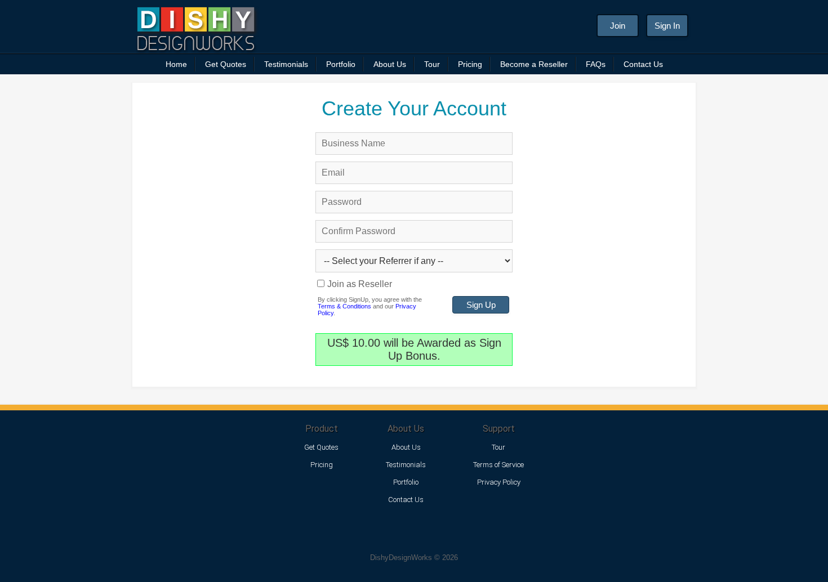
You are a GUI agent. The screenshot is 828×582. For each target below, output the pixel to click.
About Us (389, 64)
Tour (432, 64)
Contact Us (643, 64)
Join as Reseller (359, 284)
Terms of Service (498, 464)
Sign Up (481, 305)
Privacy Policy (498, 482)
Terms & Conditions (344, 306)
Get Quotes (225, 64)
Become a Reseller (534, 64)
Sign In (667, 25)
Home (176, 64)
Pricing (470, 64)
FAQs (596, 64)
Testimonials (286, 64)
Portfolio (340, 64)
